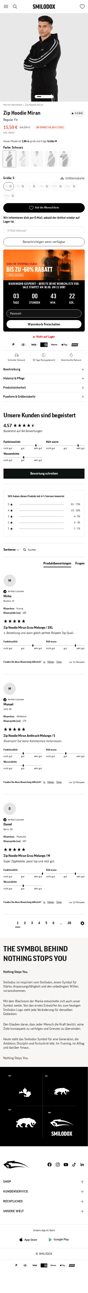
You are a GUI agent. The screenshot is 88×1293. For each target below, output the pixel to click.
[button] (17, 923)
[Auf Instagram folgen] (57, 1164)
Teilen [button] (59, 662)
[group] (44, 426)
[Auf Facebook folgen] (49, 1164)
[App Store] (29, 1239)
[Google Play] (58, 1239)
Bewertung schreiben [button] (44, 473)
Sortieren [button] (9, 549)
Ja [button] (44, 662)
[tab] (57, 564)
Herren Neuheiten (13, 104)
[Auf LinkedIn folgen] (82, 1164)
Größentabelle (75, 178)
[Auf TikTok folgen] (74, 1164)
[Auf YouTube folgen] (65, 1164)
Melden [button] (50, 662)
